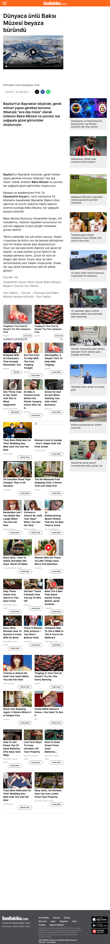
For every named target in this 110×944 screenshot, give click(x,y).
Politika (42, 925)
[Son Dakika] (55, 3)
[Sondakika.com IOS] (99, 919)
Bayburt (8, 174)
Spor (53, 921)
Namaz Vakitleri (57, 925)
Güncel (56, 917)
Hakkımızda (6, 926)
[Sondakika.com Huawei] (99, 931)
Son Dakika (44, 917)
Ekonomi (43, 921)
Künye (27, 926)
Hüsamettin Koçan (15, 196)
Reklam (15, 926)
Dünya (67, 917)
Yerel (74, 921)
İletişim (21, 926)
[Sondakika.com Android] (99, 925)
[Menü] (5, 3)
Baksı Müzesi (40, 182)
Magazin (64, 921)
